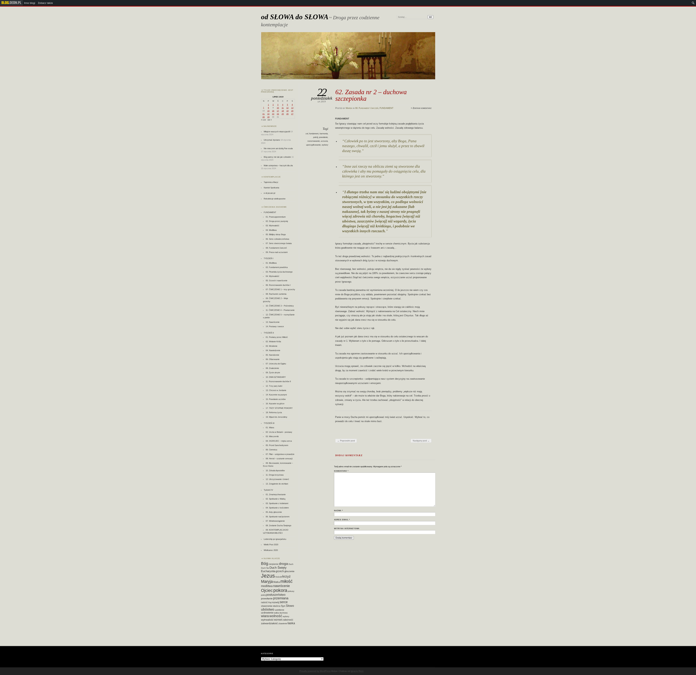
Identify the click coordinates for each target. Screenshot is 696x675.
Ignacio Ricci (357, 671)
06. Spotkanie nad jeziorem (277, 517)
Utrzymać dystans (272, 140)
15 (268, 111)
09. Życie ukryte (273, 372)
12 (287, 108)
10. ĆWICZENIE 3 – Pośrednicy (280, 306)
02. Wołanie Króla (273, 341)
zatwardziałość (269, 623)
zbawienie (282, 623)
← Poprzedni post (346, 440)
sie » (270, 120)
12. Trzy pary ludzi (274, 386)
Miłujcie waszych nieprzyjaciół (277, 131)
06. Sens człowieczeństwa (277, 239)
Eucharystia (268, 571)
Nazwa (338, 511)
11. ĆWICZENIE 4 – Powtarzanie (280, 310)
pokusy (291, 591)
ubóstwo (267, 609)
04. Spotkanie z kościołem (277, 508)
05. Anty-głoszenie (274, 512)
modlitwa (267, 586)
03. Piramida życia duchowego (279, 272)
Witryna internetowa (346, 528)
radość (264, 602)
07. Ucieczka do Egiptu (276, 364)
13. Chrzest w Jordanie (276, 390)
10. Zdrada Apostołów (275, 470)
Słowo (290, 605)
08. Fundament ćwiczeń (366, 108)
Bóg (264, 563)
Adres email (342, 520)
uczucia (324, 141)
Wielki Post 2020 (271, 544)
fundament (313, 133)
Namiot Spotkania (271, 188)
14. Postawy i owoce (275, 326)
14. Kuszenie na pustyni (276, 395)
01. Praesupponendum (276, 217)
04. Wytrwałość (272, 276)
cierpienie (273, 564)
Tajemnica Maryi (271, 182)
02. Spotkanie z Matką (275, 499)
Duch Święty (278, 567)
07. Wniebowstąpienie (275, 521)
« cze (263, 120)
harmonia (324, 133)
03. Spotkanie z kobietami (277, 503)
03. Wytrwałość (272, 225)
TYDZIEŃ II (269, 333)
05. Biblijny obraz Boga (276, 234)
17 (278, 111)
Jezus (268, 576)
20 (292, 111)
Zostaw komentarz (422, 108)
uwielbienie (279, 610)
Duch (291, 564)
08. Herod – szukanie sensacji (279, 458)
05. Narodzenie (272, 355)
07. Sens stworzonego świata (279, 243)
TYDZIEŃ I (268, 258)
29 (268, 117)
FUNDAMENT (386, 108)
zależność (288, 619)
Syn (283, 606)
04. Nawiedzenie (273, 350)
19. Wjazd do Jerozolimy (276, 417)
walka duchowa (280, 613)
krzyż (286, 576)
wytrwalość (267, 619)
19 (287, 111)
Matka (276, 582)
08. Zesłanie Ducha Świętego (278, 525)
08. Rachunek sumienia (276, 294)
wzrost (278, 619)
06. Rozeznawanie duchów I (278, 285)
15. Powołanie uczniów (276, 399)
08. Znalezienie (272, 368)
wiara (265, 616)
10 (278, 108)
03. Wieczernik (272, 436)
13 (292, 108)
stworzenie (266, 606)
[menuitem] (11, 3)
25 (283, 114)
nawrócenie (281, 586)
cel (307, 133)
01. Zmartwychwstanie (276, 494)
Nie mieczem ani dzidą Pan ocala (278, 148)
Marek (349, 108)
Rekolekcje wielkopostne (274, 199)
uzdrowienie (267, 612)
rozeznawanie (313, 141)
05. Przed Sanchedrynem (277, 445)
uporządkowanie (313, 145)
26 (287, 114)
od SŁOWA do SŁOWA (294, 17)
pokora (280, 590)
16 (273, 111)
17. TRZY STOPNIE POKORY (279, 408)
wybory (325, 145)
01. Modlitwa (271, 263)
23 (273, 114)
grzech (280, 571)
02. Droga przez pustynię (277, 221)
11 (283, 108)
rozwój (275, 602)
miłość (286, 581)
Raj (269, 602)
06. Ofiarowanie (272, 359)
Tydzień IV (268, 490)
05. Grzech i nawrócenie (276, 280)
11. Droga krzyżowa (274, 475)
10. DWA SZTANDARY (276, 377)
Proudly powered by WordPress (315, 671)
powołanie (323, 137)
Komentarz (341, 471)
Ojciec (267, 590)
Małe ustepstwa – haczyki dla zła (278, 165)
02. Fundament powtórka (277, 267)
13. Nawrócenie (272, 322)
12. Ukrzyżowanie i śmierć (277, 479)
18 (283, 111)
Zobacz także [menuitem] (45, 2)
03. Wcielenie (271, 346)
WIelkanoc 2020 (271, 550)
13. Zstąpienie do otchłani (277, 484)
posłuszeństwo (275, 594)
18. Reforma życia (274, 412)
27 (292, 114)
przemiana (280, 598)
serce (284, 602)
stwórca (276, 606)
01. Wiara (270, 427)
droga (283, 564)
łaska (291, 623)
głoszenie (289, 571)
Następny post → (421, 440)
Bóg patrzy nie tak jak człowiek (277, 157)
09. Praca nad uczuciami (276, 252)
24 (278, 114)
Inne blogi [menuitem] (29, 2)
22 (268, 114)
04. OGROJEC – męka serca (279, 441)
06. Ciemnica (271, 450)
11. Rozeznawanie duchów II (278, 381)
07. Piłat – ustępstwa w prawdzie (280, 454)
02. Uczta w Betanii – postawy (279, 432)
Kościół (279, 577)
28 (263, 117)
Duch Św (265, 568)
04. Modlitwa (271, 230)
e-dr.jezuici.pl (269, 193)
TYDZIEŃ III (269, 423)
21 (263, 114)
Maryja (267, 581)
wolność (275, 616)
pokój (315, 137)
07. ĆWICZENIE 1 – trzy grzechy (280, 289)
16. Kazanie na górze (275, 403)
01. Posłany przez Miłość (277, 337)
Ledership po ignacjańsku (275, 539)
